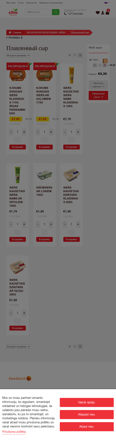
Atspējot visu (86, 414)
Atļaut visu (86, 427)
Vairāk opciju (86, 402)
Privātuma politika (14, 432)
